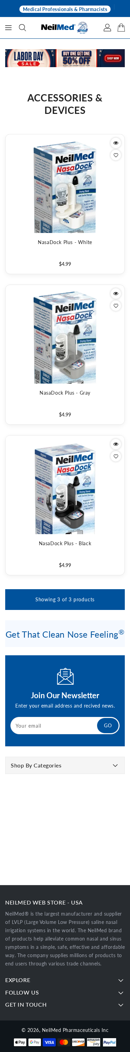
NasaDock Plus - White (65, 242)
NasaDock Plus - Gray (65, 393)
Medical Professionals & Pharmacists (65, 9)
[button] (22, 28)
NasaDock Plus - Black (65, 543)
